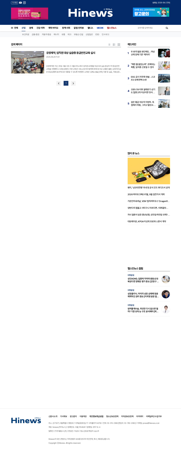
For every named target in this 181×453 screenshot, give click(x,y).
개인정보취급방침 (96, 416)
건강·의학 (41, 28)
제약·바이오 (53, 28)
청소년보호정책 (112, 416)
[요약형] (114, 44)
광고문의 (73, 416)
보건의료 (25, 34)
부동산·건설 (78, 34)
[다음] (73, 83)
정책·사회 (66, 28)
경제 (31, 28)
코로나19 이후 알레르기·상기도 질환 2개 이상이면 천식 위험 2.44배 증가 (143, 91)
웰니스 (90, 28)
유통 (63, 34)
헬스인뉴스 (111, 28)
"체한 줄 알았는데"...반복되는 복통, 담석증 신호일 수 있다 (143, 66)
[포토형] (119, 44)
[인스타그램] (24, 2)
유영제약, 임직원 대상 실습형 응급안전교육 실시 (70, 52)
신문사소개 (52, 416)
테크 (69, 34)
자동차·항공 (46, 34)
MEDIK (100, 28)
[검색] (167, 28)
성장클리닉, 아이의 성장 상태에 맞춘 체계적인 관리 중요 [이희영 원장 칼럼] (143, 295)
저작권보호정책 (127, 416)
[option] (29, 14)
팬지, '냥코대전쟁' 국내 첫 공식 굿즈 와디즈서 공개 (149, 187)
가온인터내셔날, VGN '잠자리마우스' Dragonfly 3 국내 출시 (149, 201)
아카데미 (139, 416)
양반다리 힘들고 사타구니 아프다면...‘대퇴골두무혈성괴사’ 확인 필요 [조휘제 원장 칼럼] (149, 208)
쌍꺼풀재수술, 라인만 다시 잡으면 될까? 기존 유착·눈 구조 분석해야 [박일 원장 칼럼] (143, 310)
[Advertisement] (149, 130)
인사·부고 (105, 34)
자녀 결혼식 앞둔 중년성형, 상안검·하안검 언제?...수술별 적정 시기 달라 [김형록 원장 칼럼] (149, 214)
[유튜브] (20, 2)
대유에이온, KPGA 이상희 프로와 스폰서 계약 (147, 221)
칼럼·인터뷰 (79, 28)
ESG (97, 34)
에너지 (56, 34)
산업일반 (89, 34)
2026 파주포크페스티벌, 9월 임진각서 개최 (146, 194)
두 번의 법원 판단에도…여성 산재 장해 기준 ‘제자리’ (143, 53)
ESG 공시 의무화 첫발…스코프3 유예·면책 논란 (143, 78)
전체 (16, 28)
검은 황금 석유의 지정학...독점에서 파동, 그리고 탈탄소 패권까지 (143, 103)
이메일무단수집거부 (154, 416)
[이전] (58, 83)
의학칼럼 (131, 275)
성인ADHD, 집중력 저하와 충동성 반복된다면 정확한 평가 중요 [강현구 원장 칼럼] (143, 280)
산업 (23, 28)
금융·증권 (35, 34)
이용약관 (83, 416)
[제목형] (109, 44)
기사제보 (63, 416)
